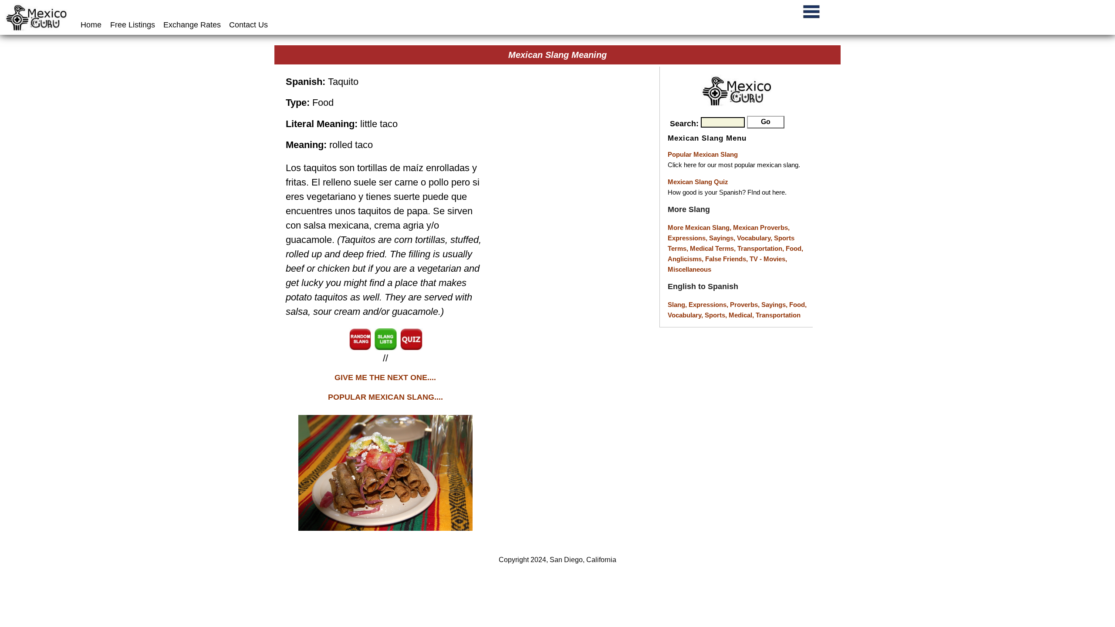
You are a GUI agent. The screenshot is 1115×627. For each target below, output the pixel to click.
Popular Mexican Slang (703, 154)
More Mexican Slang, (700, 227)
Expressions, (687, 238)
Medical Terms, (713, 248)
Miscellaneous (689, 269)
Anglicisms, (686, 259)
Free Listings (132, 24)
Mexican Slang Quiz (698, 181)
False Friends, (727, 259)
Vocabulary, (755, 238)
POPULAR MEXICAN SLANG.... (385, 397)
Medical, (742, 315)
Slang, (678, 304)
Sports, (717, 315)
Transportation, (761, 248)
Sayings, (723, 238)
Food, (794, 248)
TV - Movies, (768, 259)
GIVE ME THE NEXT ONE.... (385, 377)
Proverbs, (745, 304)
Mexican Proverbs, (761, 227)
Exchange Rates (192, 24)
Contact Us (248, 24)
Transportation (778, 315)
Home (92, 24)
